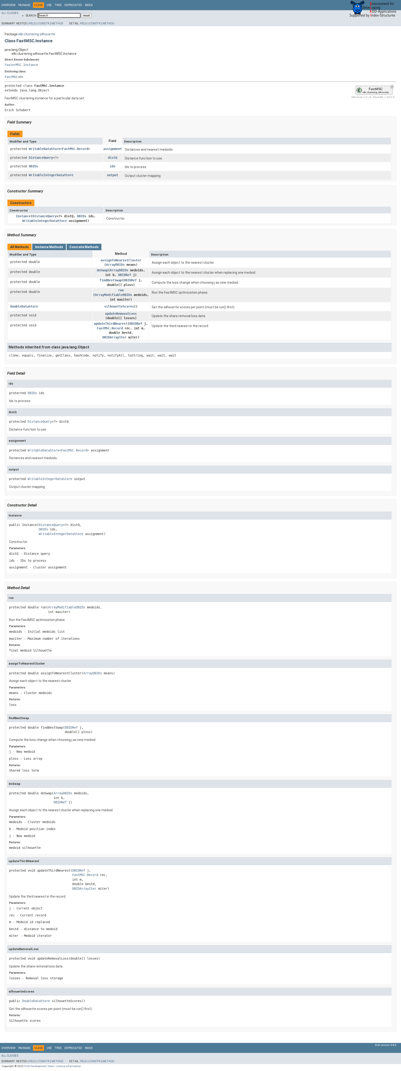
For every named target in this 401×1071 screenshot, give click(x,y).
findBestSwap (111, 280)
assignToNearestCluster (120, 260)
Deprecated (73, 5)
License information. (68, 1066)
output (112, 175)
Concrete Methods (84, 247)
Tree (58, 5)
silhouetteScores (119, 306)
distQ (112, 157)
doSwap (102, 270)
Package (24, 5)
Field (32, 23)
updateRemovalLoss (121, 313)
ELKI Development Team (39, 1066)
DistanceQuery (41, 157)
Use (49, 5)
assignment (112, 149)
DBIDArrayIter (114, 337)
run (121, 290)
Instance (23, 216)
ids (112, 166)
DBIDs (33, 166)
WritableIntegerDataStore (51, 175)
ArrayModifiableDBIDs (113, 295)
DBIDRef (124, 275)
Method (57, 23)
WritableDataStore (44, 149)
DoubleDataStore (24, 306)
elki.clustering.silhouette (36, 34)
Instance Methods (49, 247)
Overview (8, 5)
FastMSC (11, 77)
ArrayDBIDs (115, 264)
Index (89, 5)
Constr (43, 23)
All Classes (9, 13)
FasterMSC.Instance (21, 65)
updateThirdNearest (110, 323)
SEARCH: (31, 15)
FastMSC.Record (75, 149)
